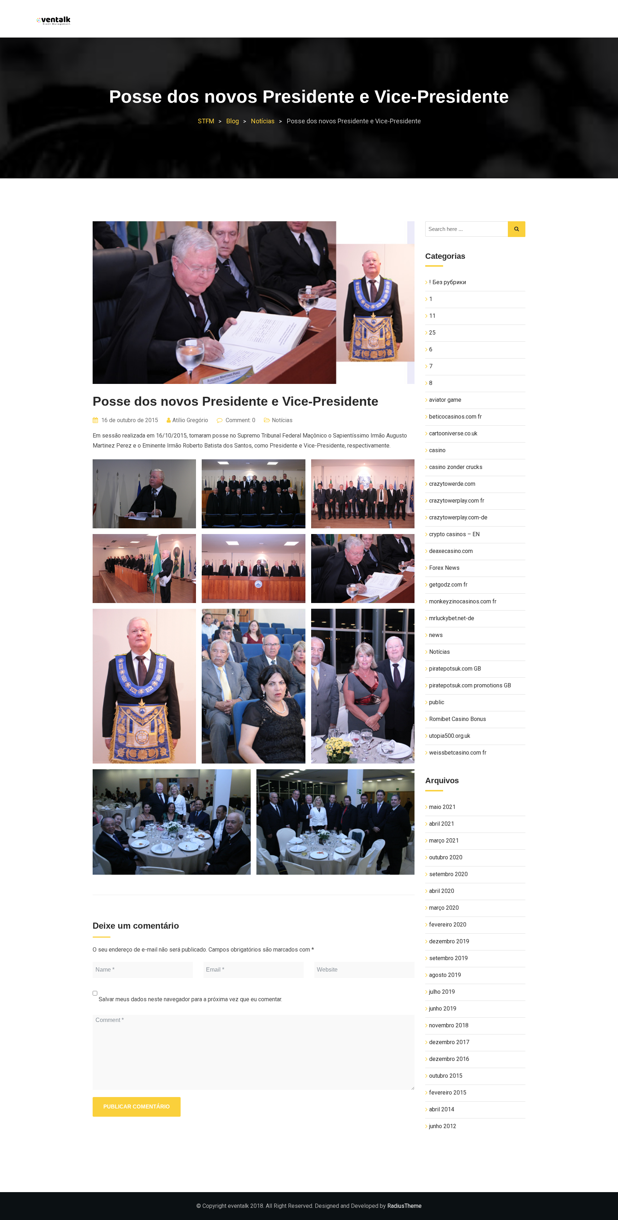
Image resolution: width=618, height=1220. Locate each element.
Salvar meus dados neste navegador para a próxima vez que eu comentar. (190, 999)
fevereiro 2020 (447, 924)
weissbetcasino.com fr (457, 752)
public (436, 702)
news (436, 635)
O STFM (438, 22)
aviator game (445, 399)
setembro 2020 (448, 874)
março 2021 (444, 840)
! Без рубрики (447, 282)
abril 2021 (441, 823)
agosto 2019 (445, 975)
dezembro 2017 (449, 1042)
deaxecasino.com (451, 551)
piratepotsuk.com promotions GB (470, 685)
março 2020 (444, 907)
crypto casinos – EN (454, 534)
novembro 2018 (449, 1025)
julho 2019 (442, 991)
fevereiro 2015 (447, 1092)
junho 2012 (442, 1126)
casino (437, 450)
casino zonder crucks (455, 467)
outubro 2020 (445, 857)
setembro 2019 (448, 958)
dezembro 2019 (449, 941)
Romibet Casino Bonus (457, 719)
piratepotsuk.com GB (455, 668)
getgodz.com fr (448, 584)
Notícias (515, 22)
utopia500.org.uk (449, 735)
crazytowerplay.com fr (456, 500)
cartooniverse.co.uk (453, 433)
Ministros (475, 22)
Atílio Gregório (190, 420)
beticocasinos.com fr (455, 416)
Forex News (444, 567)
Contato (553, 22)
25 (432, 332)
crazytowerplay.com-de (458, 517)
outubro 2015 (445, 1075)
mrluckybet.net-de (451, 618)
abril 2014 (441, 1109)
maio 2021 (442, 807)
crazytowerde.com (452, 483)
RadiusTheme (404, 1205)
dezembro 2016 (449, 1059)
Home (407, 22)
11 (432, 315)
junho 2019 (442, 1008)
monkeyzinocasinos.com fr (462, 601)
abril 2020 (441, 891)
